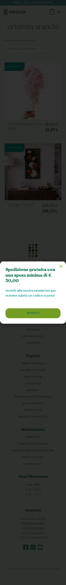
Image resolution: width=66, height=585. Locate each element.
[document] (33, 292)
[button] (61, 266)
